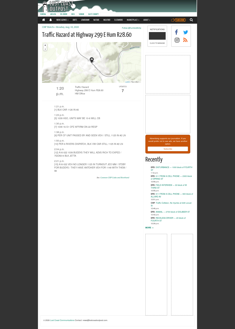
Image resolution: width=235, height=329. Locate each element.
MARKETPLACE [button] (132, 20)
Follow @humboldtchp (131, 27)
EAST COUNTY (93, 14)
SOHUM (81, 14)
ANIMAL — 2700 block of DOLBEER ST (173, 211)
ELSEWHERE (118, 20)
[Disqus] (91, 216)
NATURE (96, 20)
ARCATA (53, 14)
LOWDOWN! (85, 20)
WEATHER (106, 20)
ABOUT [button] (146, 20)
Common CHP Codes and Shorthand (114, 177)
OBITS (75, 20)
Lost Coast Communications (62, 320)
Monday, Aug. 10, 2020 (67, 27)
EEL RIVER (63, 14)
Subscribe (168, 149)
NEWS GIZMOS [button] (61, 20)
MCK (73, 14)
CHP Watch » (48, 27)
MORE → (149, 227)
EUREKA (43, 14)
